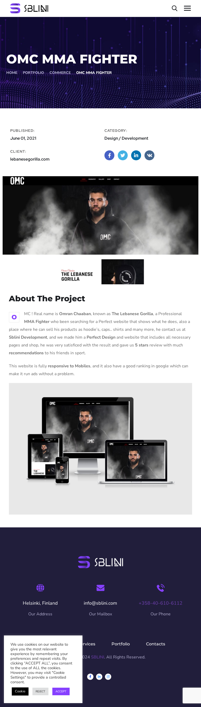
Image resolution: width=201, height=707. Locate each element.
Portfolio (120, 643)
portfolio (33, 72)
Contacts (155, 643)
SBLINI (97, 657)
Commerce (60, 72)
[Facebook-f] (90, 677)
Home (11, 72)
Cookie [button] (20, 691)
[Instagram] (108, 677)
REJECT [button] (40, 691)
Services (86, 643)
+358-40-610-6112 (160, 603)
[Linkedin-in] (99, 677)
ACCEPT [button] (60, 691)
